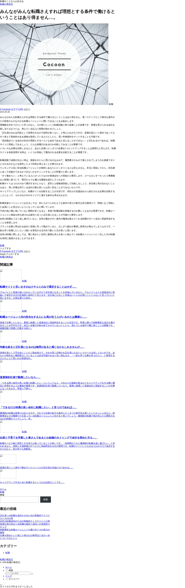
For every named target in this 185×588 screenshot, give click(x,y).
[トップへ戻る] (1, 584)
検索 (2, 495)
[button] (27, 109)
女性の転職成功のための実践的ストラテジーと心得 (25, 521)
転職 (2, 245)
